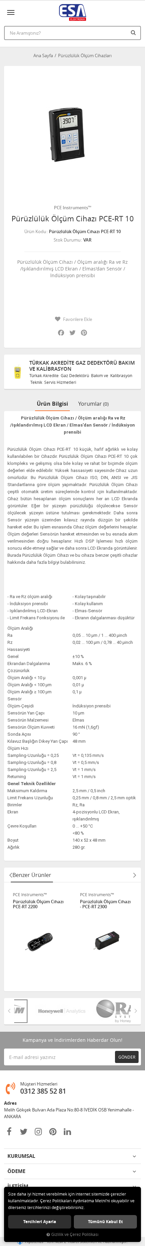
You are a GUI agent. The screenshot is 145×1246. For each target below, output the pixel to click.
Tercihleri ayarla (39, 1221)
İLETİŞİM (17, 1186)
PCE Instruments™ (72, 208)
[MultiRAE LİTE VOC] (106, 1011)
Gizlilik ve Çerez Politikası (74, 1234)
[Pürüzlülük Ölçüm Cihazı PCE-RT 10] (72, 134)
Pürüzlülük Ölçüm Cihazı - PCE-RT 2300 (105, 904)
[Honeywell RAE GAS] (48, 1011)
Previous (10, 875)
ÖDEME (16, 1171)
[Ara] (134, 32)
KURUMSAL (21, 1156)
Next (134, 875)
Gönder (126, 1057)
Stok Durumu (67, 240)
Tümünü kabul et (105, 1221)
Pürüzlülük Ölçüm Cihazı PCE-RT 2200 (38, 904)
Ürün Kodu (35, 231)
